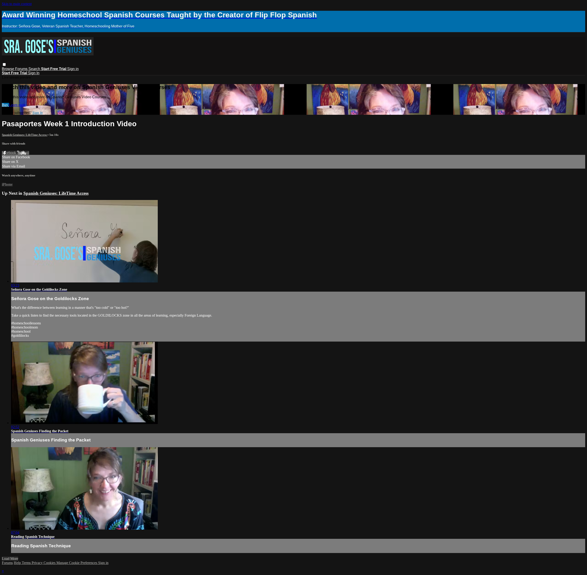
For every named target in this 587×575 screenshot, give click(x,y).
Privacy (38, 563)
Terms (27, 563)
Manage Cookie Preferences (77, 563)
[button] (4, 64)
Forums (21, 69)
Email (25, 153)
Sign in (73, 69)
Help (18, 563)
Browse (8, 69)
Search (34, 69)
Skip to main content (17, 4)
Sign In (33, 73)
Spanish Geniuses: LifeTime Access (24, 135)
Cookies (50, 563)
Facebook (9, 153)
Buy (5, 105)
